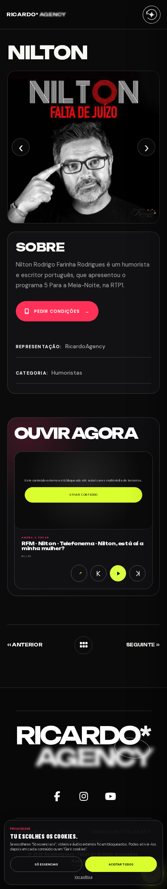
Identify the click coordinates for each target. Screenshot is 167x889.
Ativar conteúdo (83, 495)
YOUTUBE (80, 573)
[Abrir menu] (151, 14)
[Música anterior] (98, 573)
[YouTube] (110, 797)
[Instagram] (83, 797)
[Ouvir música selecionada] (118, 573)
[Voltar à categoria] (83, 645)
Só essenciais (46, 864)
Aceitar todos (121, 864)
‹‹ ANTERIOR (24, 645)
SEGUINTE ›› (143, 645)
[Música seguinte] (137, 573)
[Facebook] (56, 797)
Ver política (83, 877)
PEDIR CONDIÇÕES (62, 311)
